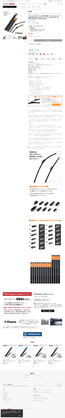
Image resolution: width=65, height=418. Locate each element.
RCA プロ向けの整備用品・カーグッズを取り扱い (8, 4)
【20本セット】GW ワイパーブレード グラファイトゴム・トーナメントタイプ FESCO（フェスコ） (39, 361)
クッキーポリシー (6, 402)
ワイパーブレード (36, 21)
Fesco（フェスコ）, (46, 13)
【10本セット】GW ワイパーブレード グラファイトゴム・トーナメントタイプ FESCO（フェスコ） (24, 361)
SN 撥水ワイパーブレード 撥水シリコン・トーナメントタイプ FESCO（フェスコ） (55, 361)
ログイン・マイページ (7, 391)
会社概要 (4, 397)
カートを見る (5, 394)
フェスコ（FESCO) (35, 23)
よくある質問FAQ (47, 390)
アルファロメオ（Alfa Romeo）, (56, 13)
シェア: (29, 57)
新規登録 (50, 0)
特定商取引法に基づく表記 (8, 399)
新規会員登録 (5, 393)
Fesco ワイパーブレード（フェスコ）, (35, 13)
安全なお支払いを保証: (32, 52)
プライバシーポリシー (7, 400)
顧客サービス (59, 0)
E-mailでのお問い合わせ (39, 400)
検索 (45, 3)
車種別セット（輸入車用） (33, 14)
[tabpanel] (9, 355)
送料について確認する (47, 310)
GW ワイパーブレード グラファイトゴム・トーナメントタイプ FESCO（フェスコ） (9, 361)
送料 (31, 36)
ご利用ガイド (5, 396)
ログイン (55, 0)
